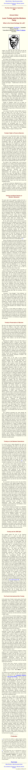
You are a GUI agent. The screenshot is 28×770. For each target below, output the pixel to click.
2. (2, 750)
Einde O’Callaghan (21, 30)
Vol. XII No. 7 (17, 27)
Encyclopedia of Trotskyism (10, 3)
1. (2, 738)
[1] (22, 238)
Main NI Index (9, 1)
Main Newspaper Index (17, 1)
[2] (21, 460)
